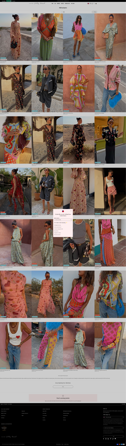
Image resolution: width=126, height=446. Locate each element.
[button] (71, 210)
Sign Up (2, 404)
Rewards (5, 404)
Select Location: (56, 218)
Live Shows (10, 404)
